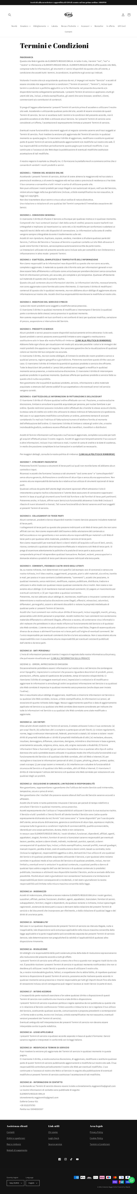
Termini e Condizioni (100, 1144)
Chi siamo (53, 1132)
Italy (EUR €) (14, 1183)
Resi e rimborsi (14, 1144)
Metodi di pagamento (17, 1150)
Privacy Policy (96, 1132)
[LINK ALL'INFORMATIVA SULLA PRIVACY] (70, 658)
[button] (10, 15)
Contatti (11, 1132)
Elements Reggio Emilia (109, 1187)
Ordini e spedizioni (16, 1138)
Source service (55, 1144)
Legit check (53, 1138)
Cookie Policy (96, 1138)
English (31, 1183)
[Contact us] (131, 1180)
